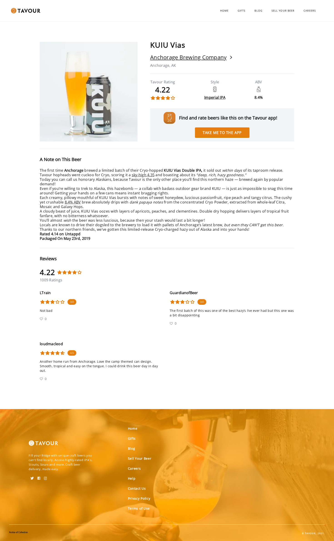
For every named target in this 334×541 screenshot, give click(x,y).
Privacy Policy (139, 498)
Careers (310, 10)
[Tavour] (43, 444)
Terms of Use (139, 508)
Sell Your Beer (283, 10)
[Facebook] (39, 477)
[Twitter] (32, 477)
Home (224, 10)
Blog (258, 10)
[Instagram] (45, 477)
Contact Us (137, 488)
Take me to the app (222, 132)
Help (132, 478)
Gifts (242, 10)
